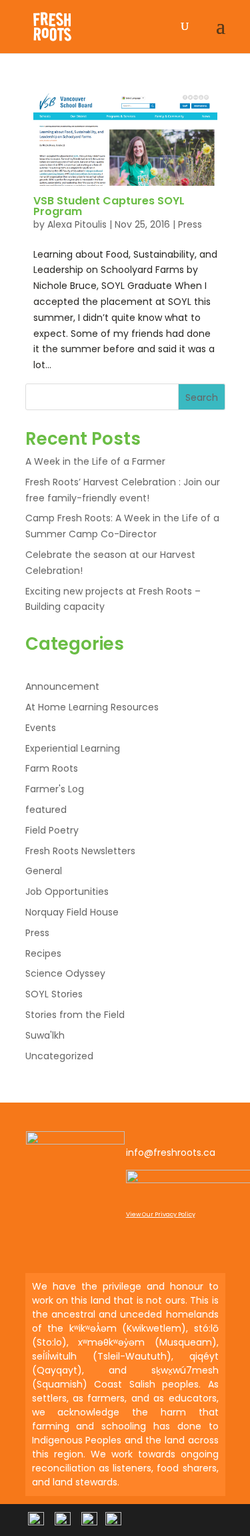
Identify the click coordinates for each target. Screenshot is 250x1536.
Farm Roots (51, 768)
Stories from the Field (75, 1014)
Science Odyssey (65, 973)
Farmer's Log (54, 789)
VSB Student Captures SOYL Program (109, 206)
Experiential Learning (72, 748)
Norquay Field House (72, 912)
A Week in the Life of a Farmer (95, 461)
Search (201, 397)
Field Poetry (52, 830)
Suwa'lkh (45, 1035)
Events (40, 727)
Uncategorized (59, 1056)
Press (190, 224)
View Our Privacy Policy (160, 1214)
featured (46, 809)
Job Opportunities (67, 891)
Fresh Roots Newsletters (80, 851)
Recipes (43, 953)
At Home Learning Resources (92, 707)
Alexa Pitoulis (77, 224)
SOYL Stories (54, 994)
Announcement (62, 686)
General (43, 871)
